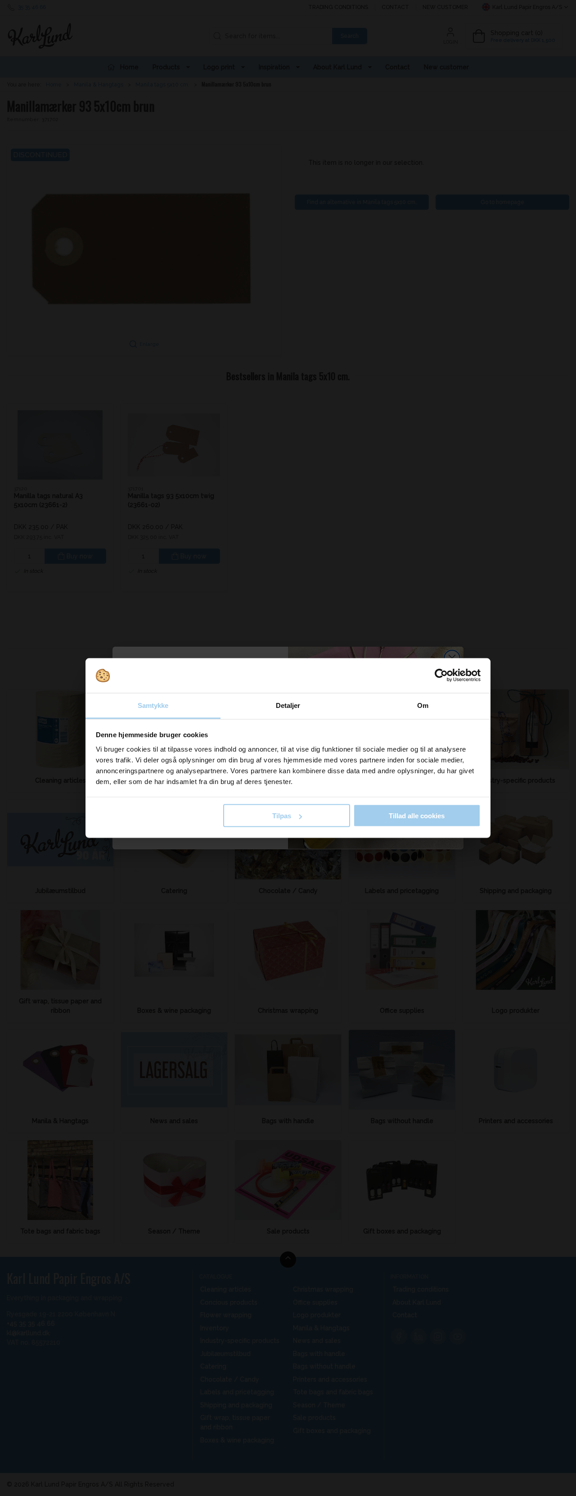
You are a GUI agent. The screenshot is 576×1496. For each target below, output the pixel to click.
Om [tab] (422, 705)
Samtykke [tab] (153, 705)
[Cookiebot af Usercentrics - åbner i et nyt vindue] (441, 675)
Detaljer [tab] (288, 705)
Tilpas (281, 816)
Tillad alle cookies (417, 816)
